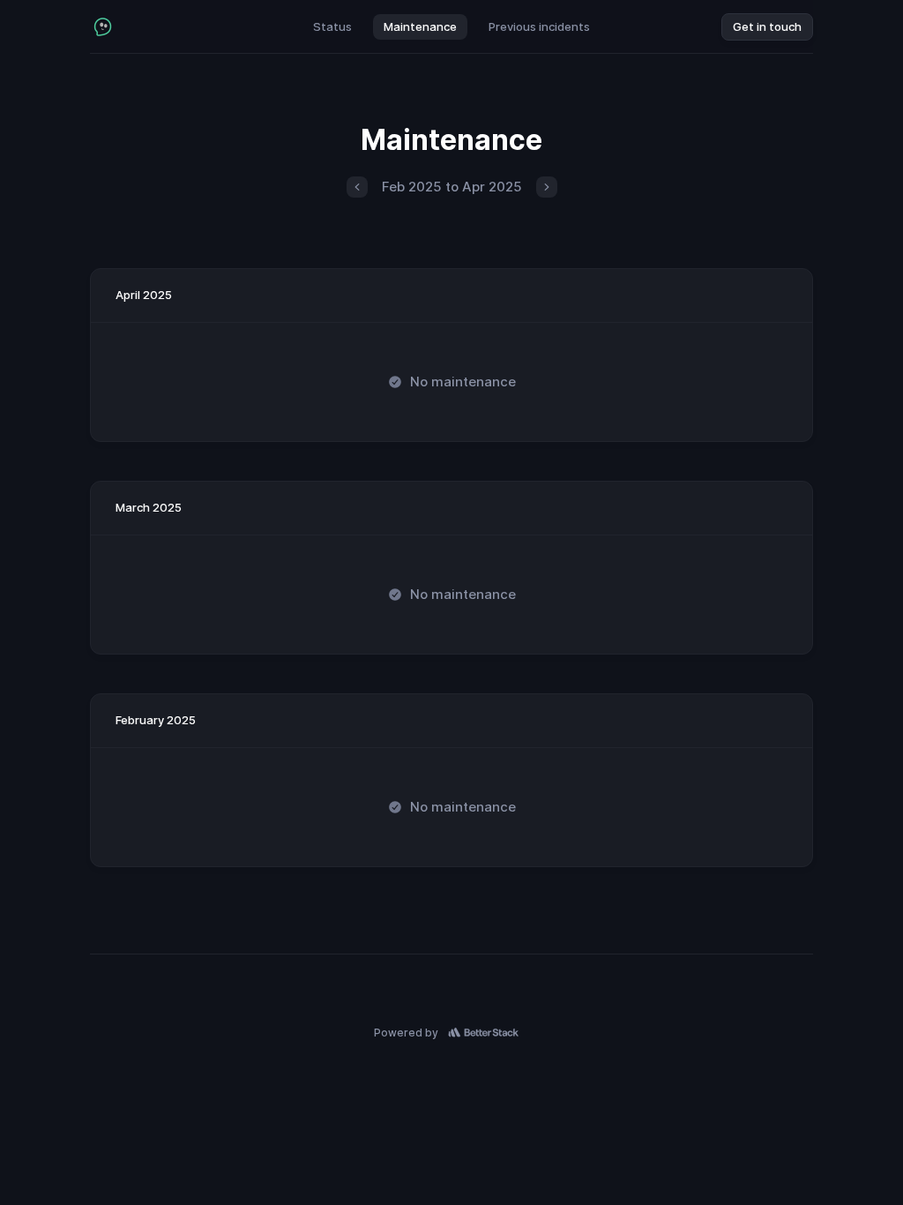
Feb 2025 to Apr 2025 (452, 186)
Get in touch (767, 26)
